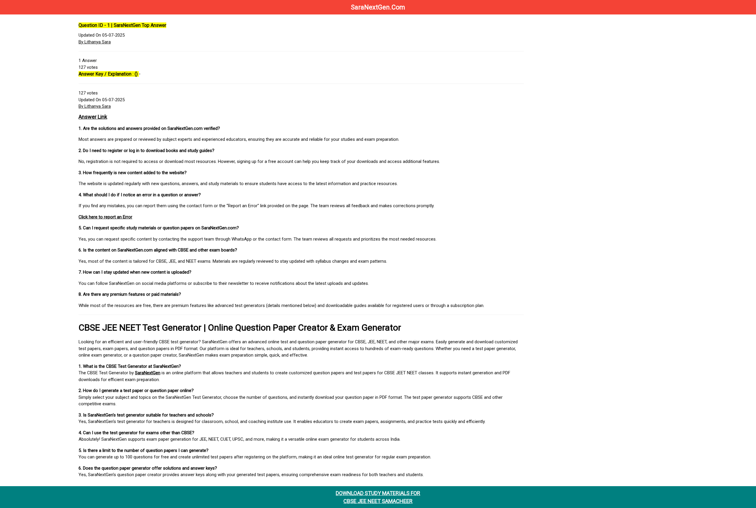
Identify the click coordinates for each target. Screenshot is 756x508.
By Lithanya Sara (95, 42)
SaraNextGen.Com (378, 7)
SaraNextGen (147, 372)
